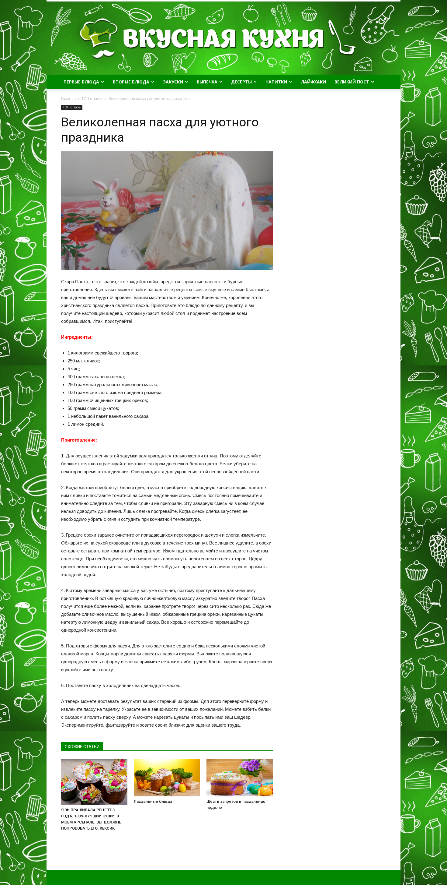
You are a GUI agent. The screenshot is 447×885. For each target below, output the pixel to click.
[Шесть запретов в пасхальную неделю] (239, 777)
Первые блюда (81, 82)
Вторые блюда (131, 82)
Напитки (276, 82)
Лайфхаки (313, 82)
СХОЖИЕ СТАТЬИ (82, 746)
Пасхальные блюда (153, 801)
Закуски (173, 82)
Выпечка (207, 82)
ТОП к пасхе (72, 107)
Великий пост (351, 82)
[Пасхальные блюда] (167, 777)
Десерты (241, 82)
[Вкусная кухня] (223, 38)
